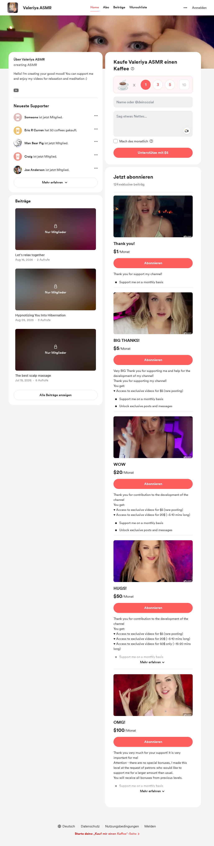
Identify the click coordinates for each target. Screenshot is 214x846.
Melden (150, 826)
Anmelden (199, 8)
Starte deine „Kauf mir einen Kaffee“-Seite (105, 834)
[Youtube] (16, 90)
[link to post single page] (56, 235)
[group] (153, 241)
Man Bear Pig (34, 143)
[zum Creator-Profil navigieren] (13, 8)
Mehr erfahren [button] (150, 662)
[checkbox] (130, 141)
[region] (153, 108)
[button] (94, 7)
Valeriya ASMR (37, 7)
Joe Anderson (34, 170)
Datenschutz (90, 826)
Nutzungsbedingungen (122, 826)
